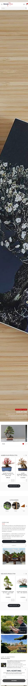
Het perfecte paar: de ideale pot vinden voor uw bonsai (16, 661)
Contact (14, 545)
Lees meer (14, 541)
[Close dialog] (25, 670)
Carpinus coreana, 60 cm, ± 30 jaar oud (8, 593)
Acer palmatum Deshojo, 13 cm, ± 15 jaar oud (8, 474)
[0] (26, 4)
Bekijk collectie (13, 486)
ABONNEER (14, 680)
